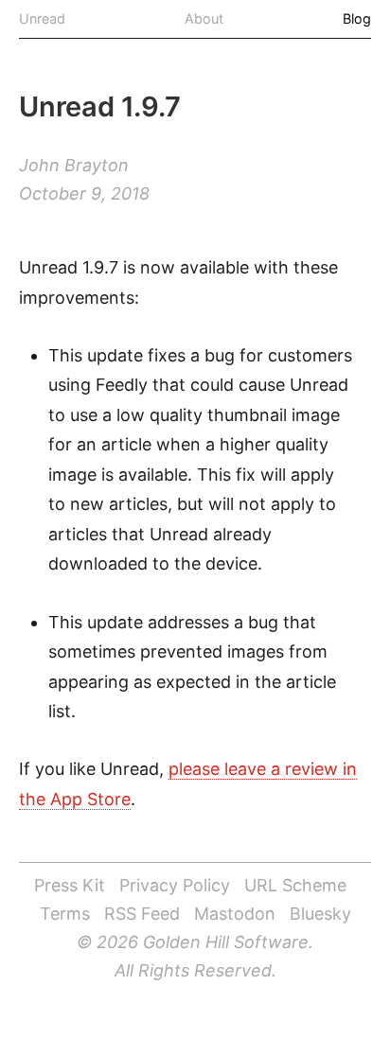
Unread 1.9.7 (100, 106)
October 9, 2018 (84, 193)
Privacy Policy (174, 885)
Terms (65, 914)
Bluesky (320, 914)
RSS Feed (142, 914)
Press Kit (69, 885)
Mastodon (234, 914)
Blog (357, 18)
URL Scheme (295, 885)
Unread (42, 18)
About (204, 18)
